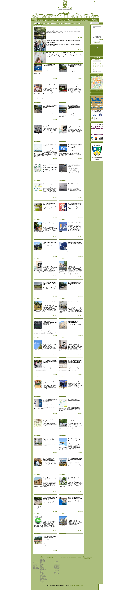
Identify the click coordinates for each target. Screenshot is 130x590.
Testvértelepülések (36, 568)
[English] (96, 1)
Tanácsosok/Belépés (57, 567)
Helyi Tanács (56, 556)
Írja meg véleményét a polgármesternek (97, 42)
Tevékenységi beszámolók (56, 562)
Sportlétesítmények (36, 562)
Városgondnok (42, 561)
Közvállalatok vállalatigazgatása (42, 582)
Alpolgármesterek (42, 560)
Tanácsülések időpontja (56, 560)
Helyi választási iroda (89, 557)
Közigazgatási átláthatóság (42, 574)
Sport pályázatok (63, 556)
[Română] (94, 1)
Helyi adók (41, 580)
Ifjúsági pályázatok (74, 556)
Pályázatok (41, 572)
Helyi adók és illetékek (97, 93)
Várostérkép (35, 563)
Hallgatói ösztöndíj (80, 556)
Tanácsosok (55, 558)
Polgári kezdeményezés (56, 573)
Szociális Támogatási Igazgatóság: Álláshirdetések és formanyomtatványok (43, 578)
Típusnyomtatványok (43, 569)
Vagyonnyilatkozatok (57, 565)
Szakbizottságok (56, 563)
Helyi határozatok (56, 566)
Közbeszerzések (42, 568)
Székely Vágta (35, 567)
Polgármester (42, 559)
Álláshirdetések (42, 575)
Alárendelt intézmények (42, 564)
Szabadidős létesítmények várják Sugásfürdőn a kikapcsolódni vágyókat (61, 52)
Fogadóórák (42, 567)
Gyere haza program (85, 557)
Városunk (35, 556)
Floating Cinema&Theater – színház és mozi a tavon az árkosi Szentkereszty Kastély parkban (64, 28)
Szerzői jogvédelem (79, 585)
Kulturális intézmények (35, 559)
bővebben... (101, 39)
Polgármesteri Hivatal (43, 556)
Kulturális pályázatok (69, 556)
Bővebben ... (80, 37)
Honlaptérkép (73, 585)
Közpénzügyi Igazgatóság (50, 556)
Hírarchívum (97, 90)
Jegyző (41, 562)
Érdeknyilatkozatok (57, 564)
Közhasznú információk (42, 571)
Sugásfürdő (35, 564)
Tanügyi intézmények (35, 561)
